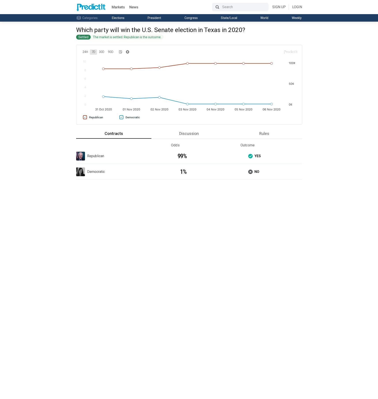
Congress (191, 18)
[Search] (240, 7)
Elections (118, 18)
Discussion (189, 133)
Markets (118, 7)
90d (110, 52)
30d (101, 52)
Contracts (114, 133)
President (154, 18)
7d (93, 52)
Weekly (297, 18)
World (264, 18)
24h (85, 52)
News (133, 7)
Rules (264, 133)
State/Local (229, 18)
